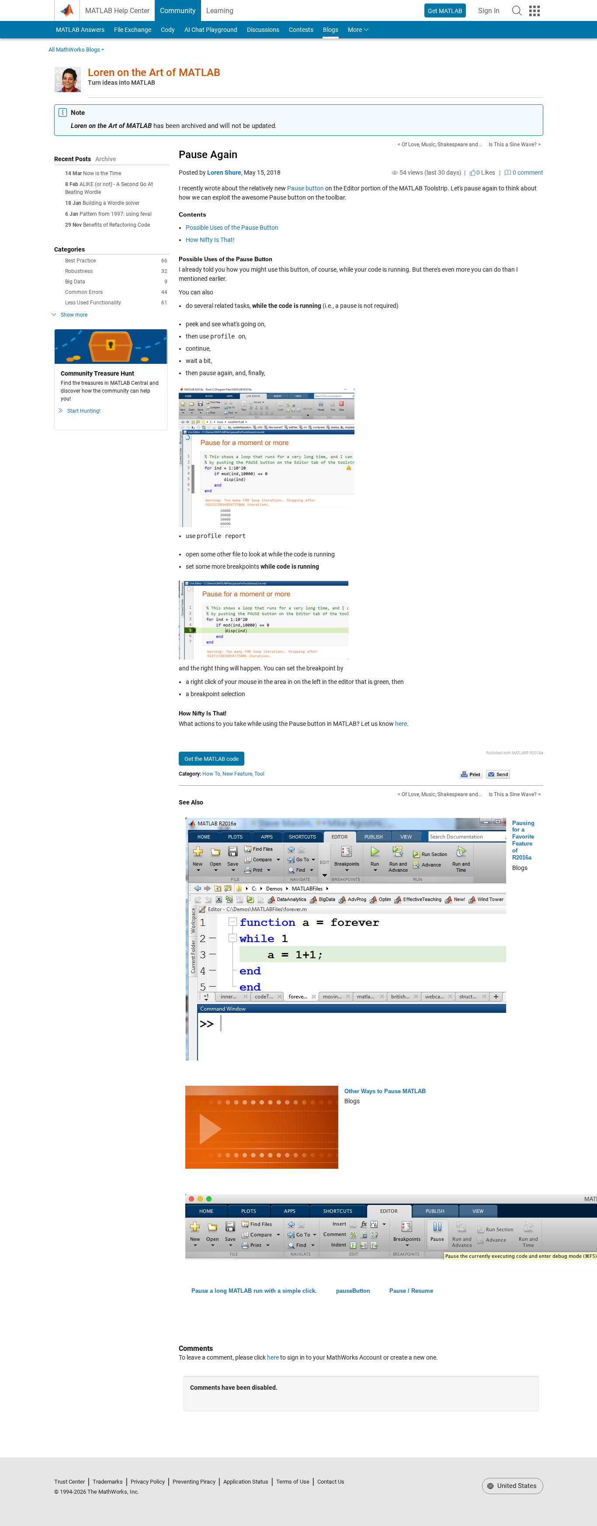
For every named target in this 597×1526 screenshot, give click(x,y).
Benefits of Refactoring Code (116, 225)
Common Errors (116, 292)
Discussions (263, 29)
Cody (168, 29)
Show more (74, 315)
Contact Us (330, 1481)
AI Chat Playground (210, 29)
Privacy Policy (148, 1481)
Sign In (491, 13)
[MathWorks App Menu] (534, 11)
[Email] (498, 774)
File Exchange (132, 29)
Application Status (245, 1481)
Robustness (116, 271)
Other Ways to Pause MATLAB (385, 1091)
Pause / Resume (411, 1291)
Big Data (116, 282)
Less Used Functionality (116, 303)
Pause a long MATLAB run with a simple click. (254, 1291)
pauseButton (353, 1291)
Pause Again (208, 154)
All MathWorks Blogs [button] (74, 49)
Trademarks (108, 1481)
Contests (301, 29)
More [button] (355, 29)
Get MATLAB (445, 10)
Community (178, 11)
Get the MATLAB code (211, 759)
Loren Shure (224, 172)
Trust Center (69, 1481)
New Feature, (237, 774)
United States (516, 1486)
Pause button (305, 188)
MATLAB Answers (79, 29)
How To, (211, 774)
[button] (517, 10)
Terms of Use (292, 1481)
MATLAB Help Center (117, 11)
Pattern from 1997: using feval (116, 214)
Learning (219, 11)
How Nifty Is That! (210, 239)
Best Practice (116, 261)
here (401, 723)
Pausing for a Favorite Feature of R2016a (523, 840)
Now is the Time (102, 173)
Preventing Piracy (194, 1481)
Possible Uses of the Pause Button (232, 227)
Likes (485, 172)
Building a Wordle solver (111, 203)
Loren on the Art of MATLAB (154, 72)
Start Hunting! (84, 411)
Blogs (330, 29)
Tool (259, 774)
